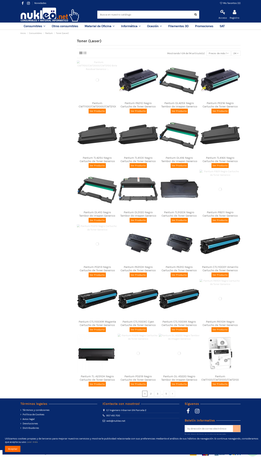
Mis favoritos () (232, 3)
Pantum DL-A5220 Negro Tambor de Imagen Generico (179, 378)
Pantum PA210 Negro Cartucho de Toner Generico (138, 104)
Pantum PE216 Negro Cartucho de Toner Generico (220, 104)
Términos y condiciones (36, 410)
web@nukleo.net (115, 420)
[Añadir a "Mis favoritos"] (94, 98)
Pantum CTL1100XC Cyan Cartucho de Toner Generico (138, 323)
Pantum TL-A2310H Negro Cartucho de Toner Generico (97, 378)
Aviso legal (29, 419)
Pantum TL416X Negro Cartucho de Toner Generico (220, 159)
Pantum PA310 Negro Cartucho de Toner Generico (179, 268)
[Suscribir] (236, 428)
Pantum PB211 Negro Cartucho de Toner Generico (220, 214)
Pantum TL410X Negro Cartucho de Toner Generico (138, 159)
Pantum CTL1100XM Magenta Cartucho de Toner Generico (97, 323)
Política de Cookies (33, 414)
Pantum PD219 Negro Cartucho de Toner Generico (138, 378)
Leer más (32, 442)
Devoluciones (30, 423)
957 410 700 (113, 415)
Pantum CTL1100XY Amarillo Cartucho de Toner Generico (220, 268)
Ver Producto (97, 111)
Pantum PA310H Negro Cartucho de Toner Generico (138, 268)
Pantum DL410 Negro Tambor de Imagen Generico (97, 214)
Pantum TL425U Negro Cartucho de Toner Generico (97, 159)
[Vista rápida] (99, 98)
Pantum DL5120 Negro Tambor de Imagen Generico (138, 214)
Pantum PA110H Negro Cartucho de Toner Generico (220, 323)
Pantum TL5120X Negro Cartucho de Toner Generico (179, 214)
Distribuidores (31, 427)
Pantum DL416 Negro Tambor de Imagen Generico (179, 159)
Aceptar (12, 448)
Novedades (40, 3)
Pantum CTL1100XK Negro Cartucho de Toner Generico (179, 323)
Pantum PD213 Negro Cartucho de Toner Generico (97, 268)
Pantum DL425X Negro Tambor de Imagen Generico (179, 104)
